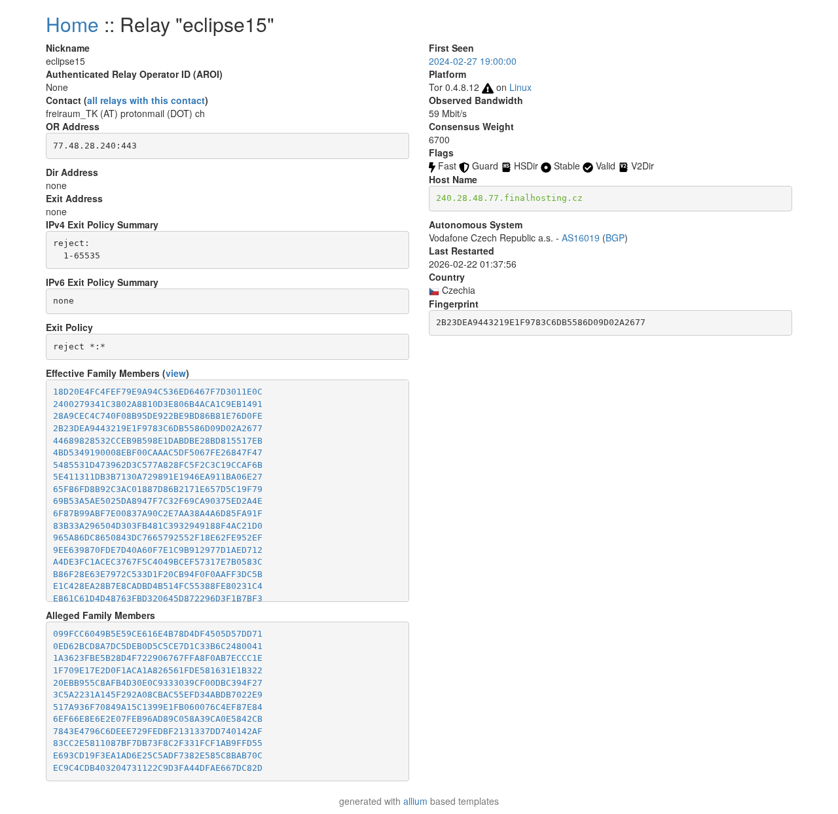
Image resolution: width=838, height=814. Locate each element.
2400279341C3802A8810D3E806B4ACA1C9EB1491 (158, 404)
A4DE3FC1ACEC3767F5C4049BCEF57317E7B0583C (158, 562)
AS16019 (581, 237)
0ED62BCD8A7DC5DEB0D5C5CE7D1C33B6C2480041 (158, 646)
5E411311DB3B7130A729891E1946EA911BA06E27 (158, 477)
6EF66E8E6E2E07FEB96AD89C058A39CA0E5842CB (158, 719)
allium (415, 800)
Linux (520, 87)
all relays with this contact (146, 100)
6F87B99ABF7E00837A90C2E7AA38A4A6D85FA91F (158, 513)
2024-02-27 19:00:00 (473, 60)
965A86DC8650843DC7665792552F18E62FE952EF (158, 537)
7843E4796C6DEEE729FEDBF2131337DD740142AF (158, 731)
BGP (615, 237)
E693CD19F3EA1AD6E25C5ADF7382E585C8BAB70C (158, 755)
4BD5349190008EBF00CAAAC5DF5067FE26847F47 (158, 452)
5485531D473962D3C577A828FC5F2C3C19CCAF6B (158, 465)
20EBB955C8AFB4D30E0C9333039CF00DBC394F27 (158, 683)
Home (72, 24)
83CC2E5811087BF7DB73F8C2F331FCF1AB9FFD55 (158, 743)
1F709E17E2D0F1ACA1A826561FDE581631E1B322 (158, 670)
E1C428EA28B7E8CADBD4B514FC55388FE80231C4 (158, 586)
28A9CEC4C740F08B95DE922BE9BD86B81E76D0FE (158, 416)
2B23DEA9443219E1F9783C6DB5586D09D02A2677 (158, 428)
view (176, 373)
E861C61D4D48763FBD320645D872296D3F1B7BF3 (158, 598)
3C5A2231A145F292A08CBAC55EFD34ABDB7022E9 (158, 694)
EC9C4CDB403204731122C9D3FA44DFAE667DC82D (158, 768)
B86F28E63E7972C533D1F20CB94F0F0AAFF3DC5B (158, 574)
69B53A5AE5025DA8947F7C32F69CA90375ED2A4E (158, 501)
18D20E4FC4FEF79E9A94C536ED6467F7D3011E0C (158, 392)
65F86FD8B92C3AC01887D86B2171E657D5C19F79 (158, 489)
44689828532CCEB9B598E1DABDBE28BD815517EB (158, 441)
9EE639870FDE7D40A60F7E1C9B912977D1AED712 (158, 550)
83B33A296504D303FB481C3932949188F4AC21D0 (158, 526)
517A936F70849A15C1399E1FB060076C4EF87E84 (158, 707)
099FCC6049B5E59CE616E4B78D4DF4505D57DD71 (158, 634)
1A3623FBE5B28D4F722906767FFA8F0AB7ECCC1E (158, 658)
